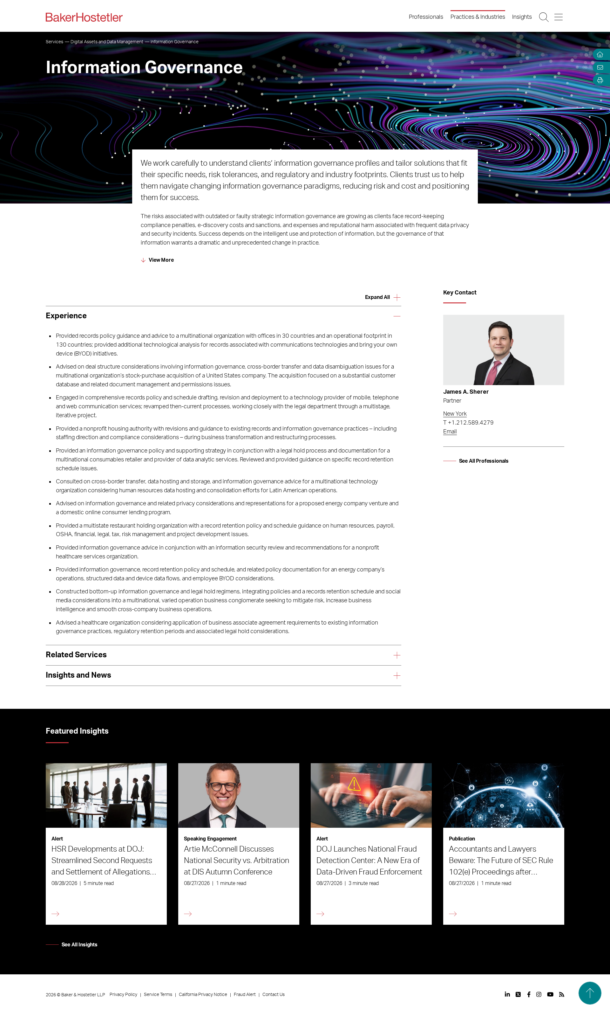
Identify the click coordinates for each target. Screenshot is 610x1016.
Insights (522, 17)
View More (161, 260)
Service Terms (158, 994)
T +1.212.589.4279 (468, 423)
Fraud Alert (245, 994)
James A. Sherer (466, 392)
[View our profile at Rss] (561, 994)
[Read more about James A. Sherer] (503, 350)
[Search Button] (544, 17)
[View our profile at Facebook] (529, 994)
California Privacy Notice (203, 994)
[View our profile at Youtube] (550, 994)
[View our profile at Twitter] (518, 994)
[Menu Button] (559, 17)
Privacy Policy (123, 994)
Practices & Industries (478, 17)
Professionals (426, 17)
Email (450, 432)
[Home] (598, 54)
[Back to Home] (84, 17)
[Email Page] (598, 67)
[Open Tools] (598, 80)
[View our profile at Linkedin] (507, 994)
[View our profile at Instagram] (538, 994)
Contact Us (273, 994)
